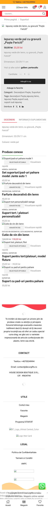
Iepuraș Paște (10, 99)
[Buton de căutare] (44, 14)
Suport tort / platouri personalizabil (15, 214)
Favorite (24, 410)
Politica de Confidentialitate (24, 452)
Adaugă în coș (25, 81)
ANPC (24, 463)
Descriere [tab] (9, 119)
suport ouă (23, 99)
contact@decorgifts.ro (27, 367)
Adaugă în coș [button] (14, 187)
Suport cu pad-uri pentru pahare (22, 281)
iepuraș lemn (33, 96)
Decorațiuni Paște (22, 92)
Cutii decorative (26, 231)
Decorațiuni (6, 191)
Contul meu (24, 405)
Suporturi (24, 19)
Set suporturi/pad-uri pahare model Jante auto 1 (20, 174)
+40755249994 (27, 361)
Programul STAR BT (24, 422)
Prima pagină (10, 19)
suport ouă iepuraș (13, 102)
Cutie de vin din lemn (15, 234)
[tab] (9, 120)
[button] (3, 2)
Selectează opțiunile (17, 162)
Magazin (24, 416)
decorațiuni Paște (18, 96)
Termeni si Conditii (24, 458)
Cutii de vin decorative (10, 231)
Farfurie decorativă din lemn (20, 194)
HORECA (5, 169)
